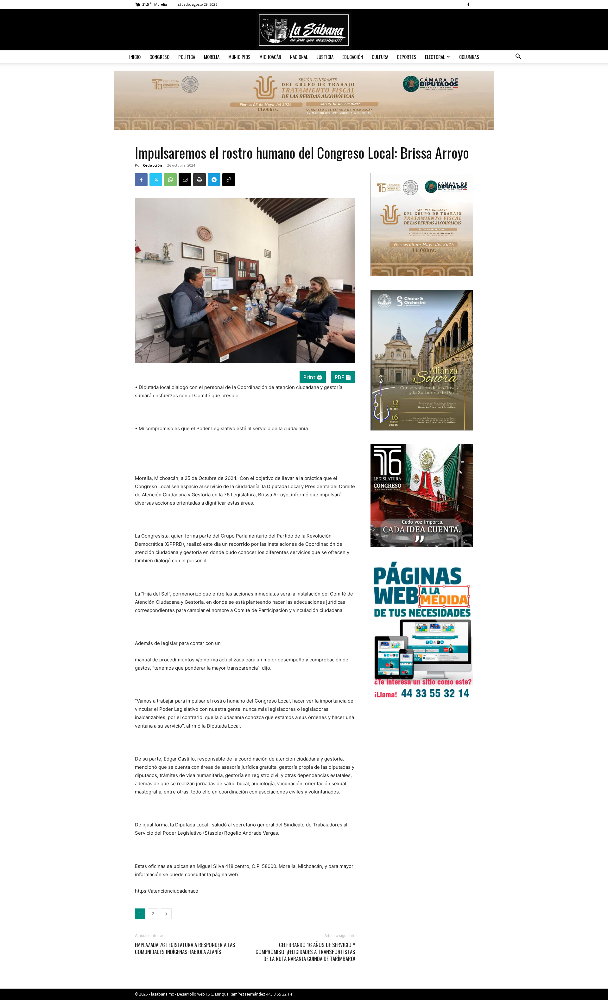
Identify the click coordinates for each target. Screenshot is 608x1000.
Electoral (435, 56)
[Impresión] (199, 179)
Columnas (469, 56)
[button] (518, 57)
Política (186, 56)
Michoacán (270, 56)
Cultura (380, 56)
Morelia (211, 56)
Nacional (299, 56)
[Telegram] (214, 179)
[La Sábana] (304, 30)
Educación (352, 56)
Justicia (325, 56)
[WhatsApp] (170, 179)
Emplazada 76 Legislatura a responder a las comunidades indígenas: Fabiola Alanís (185, 948)
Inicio (135, 56)
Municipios (239, 56)
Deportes (406, 56)
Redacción (152, 165)
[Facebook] (468, 4)
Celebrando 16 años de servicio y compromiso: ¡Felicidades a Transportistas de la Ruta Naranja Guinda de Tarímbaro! (305, 951)
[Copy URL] (228, 179)
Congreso (159, 56)
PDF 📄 (343, 377)
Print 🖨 (312, 377)
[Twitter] (155, 179)
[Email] (185, 179)
